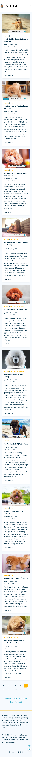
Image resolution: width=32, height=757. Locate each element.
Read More (8, 75)
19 (8, 689)
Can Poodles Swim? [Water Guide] (16, 444)
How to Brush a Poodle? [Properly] (16, 578)
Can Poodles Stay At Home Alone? (16, 310)
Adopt (15, 699)
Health (12, 103)
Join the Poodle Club (16, 702)
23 (16, 689)
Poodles (6, 36)
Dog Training (14, 36)
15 (16, 686)
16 (21, 686)
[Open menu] (30, 6)
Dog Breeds (23, 699)
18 (3, 689)
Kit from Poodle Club (11, 44)
